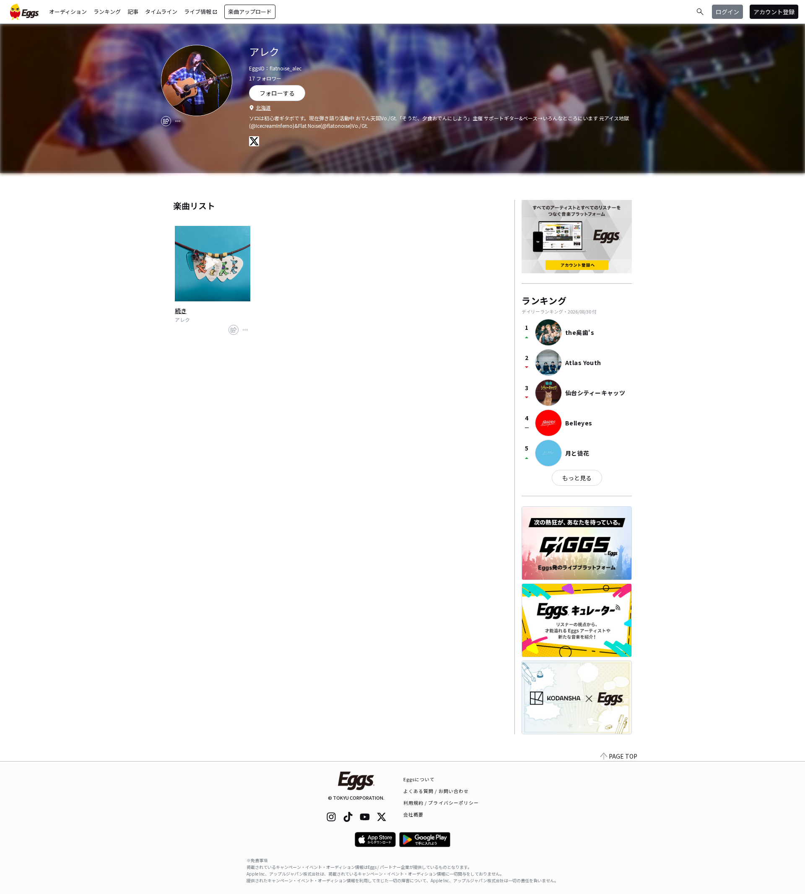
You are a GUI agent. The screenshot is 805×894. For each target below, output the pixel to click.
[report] (178, 121)
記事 (132, 12)
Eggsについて (419, 779)
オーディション (68, 12)
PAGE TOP (623, 756)
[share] (166, 121)
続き (181, 310)
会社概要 (413, 814)
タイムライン (161, 12)
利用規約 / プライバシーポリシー (441, 802)
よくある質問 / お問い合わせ (436, 791)
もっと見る (577, 478)
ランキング (107, 12)
